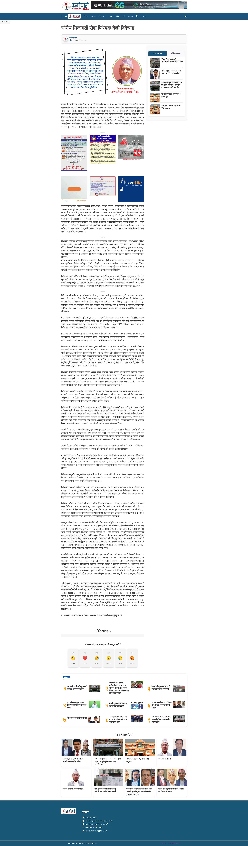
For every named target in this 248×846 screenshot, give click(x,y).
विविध (137, 16)
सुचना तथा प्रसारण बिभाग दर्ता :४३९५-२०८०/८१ (99, 821)
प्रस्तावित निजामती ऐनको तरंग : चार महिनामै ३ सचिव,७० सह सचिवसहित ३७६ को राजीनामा (139, 791)
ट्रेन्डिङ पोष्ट (175, 53)
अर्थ (123, 16)
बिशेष (85, 16)
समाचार (130, 16)
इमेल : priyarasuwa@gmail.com (96, 831)
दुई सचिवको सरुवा (164, 759)
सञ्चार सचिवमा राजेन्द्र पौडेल (73, 789)
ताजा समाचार (157, 53)
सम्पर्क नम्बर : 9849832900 (94, 827)
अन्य (144, 16)
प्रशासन (93, 16)
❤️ (85, 658)
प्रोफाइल (109, 16)
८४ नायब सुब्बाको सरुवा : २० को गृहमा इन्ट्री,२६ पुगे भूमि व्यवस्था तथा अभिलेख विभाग (171, 85)
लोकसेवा (101, 16)
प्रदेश (117, 16)
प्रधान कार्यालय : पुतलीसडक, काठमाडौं (96, 824)
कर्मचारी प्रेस (73, 38)
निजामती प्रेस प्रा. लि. (90, 818)
